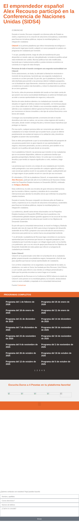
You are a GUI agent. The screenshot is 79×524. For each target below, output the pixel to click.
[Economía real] (39, 424)
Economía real (39, 430)
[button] (39, 404)
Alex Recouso (17, 180)
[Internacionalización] (39, 468)
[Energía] (39, 453)
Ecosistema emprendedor (39, 445)
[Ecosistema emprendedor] (39, 438)
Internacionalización (39, 475)
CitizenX (15, 46)
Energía (39, 460)
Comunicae (21, 285)
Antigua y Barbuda (21, 185)
